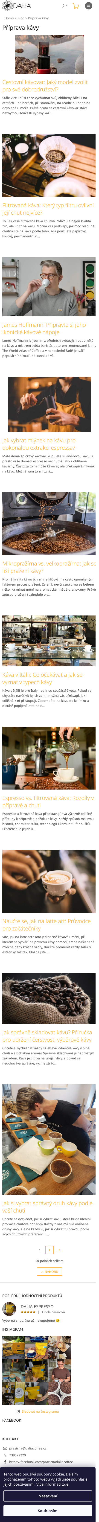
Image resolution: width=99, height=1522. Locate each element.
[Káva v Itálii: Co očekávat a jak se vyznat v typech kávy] (49, 641)
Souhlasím (48, 1510)
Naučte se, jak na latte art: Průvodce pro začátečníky (46, 924)
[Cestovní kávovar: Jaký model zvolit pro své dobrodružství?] (49, 54)
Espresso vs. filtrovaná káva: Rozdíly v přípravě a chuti (48, 801)
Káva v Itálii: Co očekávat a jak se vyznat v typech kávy (42, 678)
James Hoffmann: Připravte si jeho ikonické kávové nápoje (44, 328)
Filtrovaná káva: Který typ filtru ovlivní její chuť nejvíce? (48, 208)
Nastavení (47, 1496)
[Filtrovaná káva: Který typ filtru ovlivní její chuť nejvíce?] (49, 165)
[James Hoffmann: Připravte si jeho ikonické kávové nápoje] (49, 286)
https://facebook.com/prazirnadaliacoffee (41, 1462)
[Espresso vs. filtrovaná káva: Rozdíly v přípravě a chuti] (49, 757)
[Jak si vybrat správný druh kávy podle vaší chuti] (49, 1139)
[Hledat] (64, 5)
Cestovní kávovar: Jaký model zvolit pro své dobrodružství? (45, 85)
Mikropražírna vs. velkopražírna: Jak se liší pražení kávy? (49, 567)
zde (65, 1484)
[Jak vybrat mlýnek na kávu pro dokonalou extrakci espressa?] (49, 404)
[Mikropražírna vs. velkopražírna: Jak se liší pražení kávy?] (49, 523)
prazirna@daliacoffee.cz (28, 1448)
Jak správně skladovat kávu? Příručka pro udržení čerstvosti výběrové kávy (47, 1036)
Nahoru (51, 1271)
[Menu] (88, 5)
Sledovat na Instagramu (40, 1411)
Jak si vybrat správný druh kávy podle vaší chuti (47, 1206)
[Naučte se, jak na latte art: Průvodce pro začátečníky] (49, 881)
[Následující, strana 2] (49, 1250)
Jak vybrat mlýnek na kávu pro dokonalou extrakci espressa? (39, 444)
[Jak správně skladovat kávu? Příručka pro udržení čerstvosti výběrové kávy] (49, 998)
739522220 (17, 1455)
